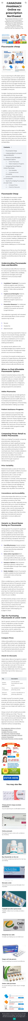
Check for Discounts (14, 187)
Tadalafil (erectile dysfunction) (11, 909)
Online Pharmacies (14, 161)
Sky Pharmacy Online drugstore (10, 733)
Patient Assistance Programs (16, 163)
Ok (14, 1018)
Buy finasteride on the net (10, 857)
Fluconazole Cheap (11, 151)
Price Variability (13, 170)
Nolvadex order (7, 883)
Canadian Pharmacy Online (9, 732)
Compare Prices (13, 185)
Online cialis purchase (9, 983)
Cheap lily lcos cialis (8, 934)
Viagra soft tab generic (9, 959)
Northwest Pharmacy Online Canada (12, 738)
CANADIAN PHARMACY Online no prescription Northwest (14, 10)
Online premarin (7, 831)
